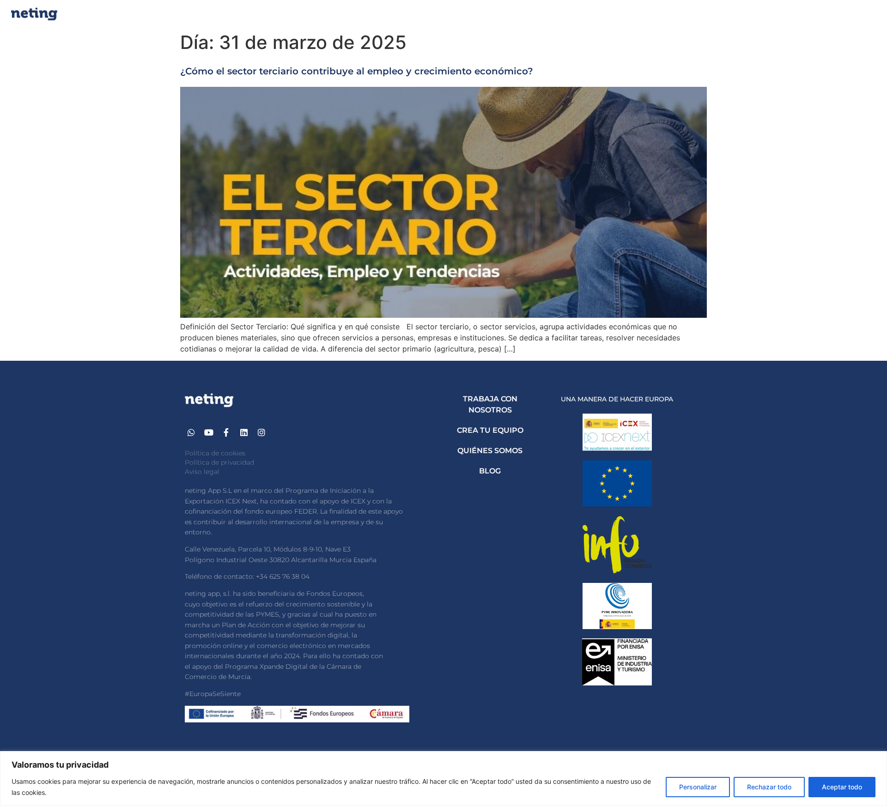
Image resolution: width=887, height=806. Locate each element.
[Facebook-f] (226, 432)
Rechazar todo (769, 787)
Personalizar (698, 787)
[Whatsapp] (191, 432)
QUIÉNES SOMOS (489, 450)
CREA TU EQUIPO (490, 430)
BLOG (490, 471)
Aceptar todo (842, 787)
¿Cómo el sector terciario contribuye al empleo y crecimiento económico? (356, 71)
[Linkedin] (243, 432)
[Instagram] (261, 432)
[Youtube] (209, 432)
